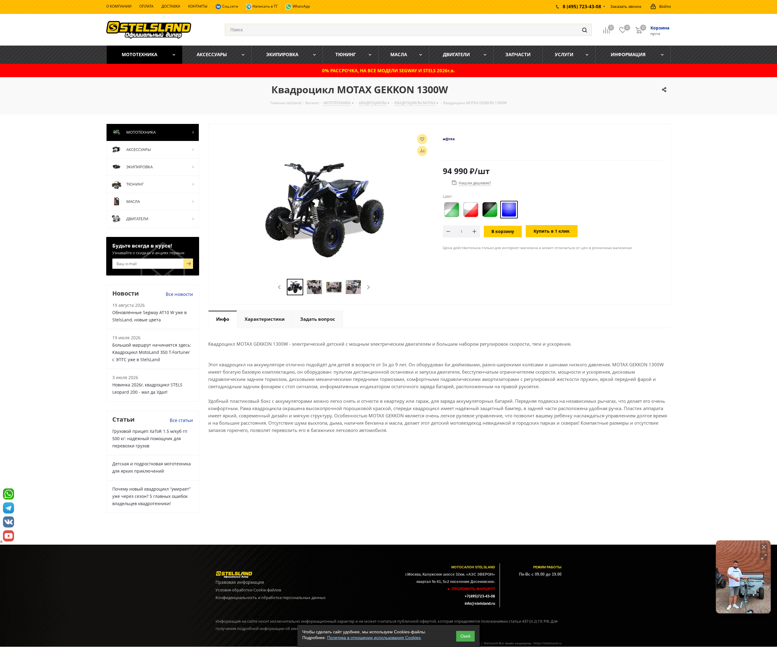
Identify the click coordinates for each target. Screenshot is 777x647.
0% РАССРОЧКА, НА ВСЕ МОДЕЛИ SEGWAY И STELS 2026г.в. (388, 70)
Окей (465, 636)
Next (368, 287)
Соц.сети (229, 6)
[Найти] (584, 30)
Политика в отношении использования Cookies (374, 637)
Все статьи (181, 420)
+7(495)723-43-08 (480, 596)
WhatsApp (301, 6)
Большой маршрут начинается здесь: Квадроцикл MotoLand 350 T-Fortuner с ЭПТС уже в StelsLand (151, 352)
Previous (279, 287)
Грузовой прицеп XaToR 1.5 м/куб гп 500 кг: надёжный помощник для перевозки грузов (149, 438)
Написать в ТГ (265, 6)
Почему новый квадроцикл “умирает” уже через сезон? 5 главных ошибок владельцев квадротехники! (151, 496)
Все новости (179, 294)
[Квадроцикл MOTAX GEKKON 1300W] (324, 208)
